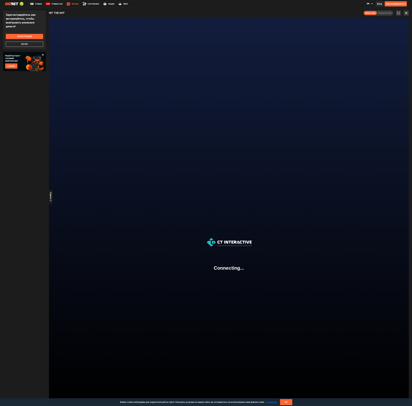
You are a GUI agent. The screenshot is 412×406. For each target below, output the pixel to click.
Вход (379, 4)
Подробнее (271, 402)
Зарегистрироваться (396, 4)
